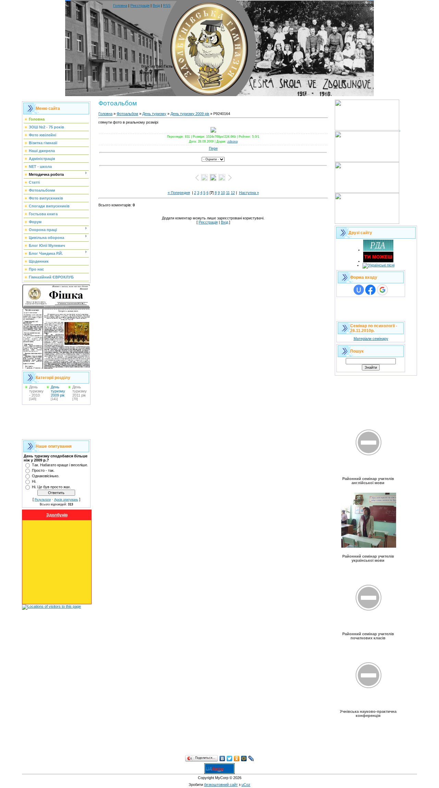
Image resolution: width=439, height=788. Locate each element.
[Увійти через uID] (359, 290)
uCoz (245, 785)
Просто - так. (43, 470)
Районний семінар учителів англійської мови (368, 481)
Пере (213, 148)
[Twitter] (229, 758)
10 (223, 193)
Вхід (156, 5)
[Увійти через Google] (382, 289)
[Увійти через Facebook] (370, 290)
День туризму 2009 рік (58, 391)
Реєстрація (140, 5)
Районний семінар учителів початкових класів (368, 636)
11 (228, 193)
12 (233, 193)
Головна (120, 5)
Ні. (34, 481)
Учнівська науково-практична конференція (368, 713)
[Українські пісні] (378, 265)
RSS (166, 5)
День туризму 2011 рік (79, 391)
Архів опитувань (66, 499)
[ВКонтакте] (222, 758)
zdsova (232, 141)
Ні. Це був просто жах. (51, 487)
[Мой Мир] (244, 758)
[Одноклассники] (236, 758)
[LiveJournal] (251, 758)
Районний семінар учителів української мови (368, 558)
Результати (43, 499)
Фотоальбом (127, 114)
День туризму (154, 114)
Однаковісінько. (45, 476)
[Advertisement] (56, 422)
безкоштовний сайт (221, 785)
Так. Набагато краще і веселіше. (60, 465)
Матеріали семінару (371, 338)
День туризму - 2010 (36, 391)
